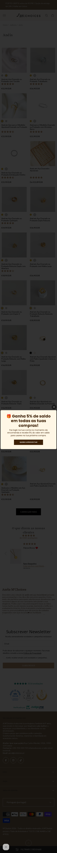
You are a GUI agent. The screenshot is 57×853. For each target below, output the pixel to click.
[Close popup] (54, 407)
